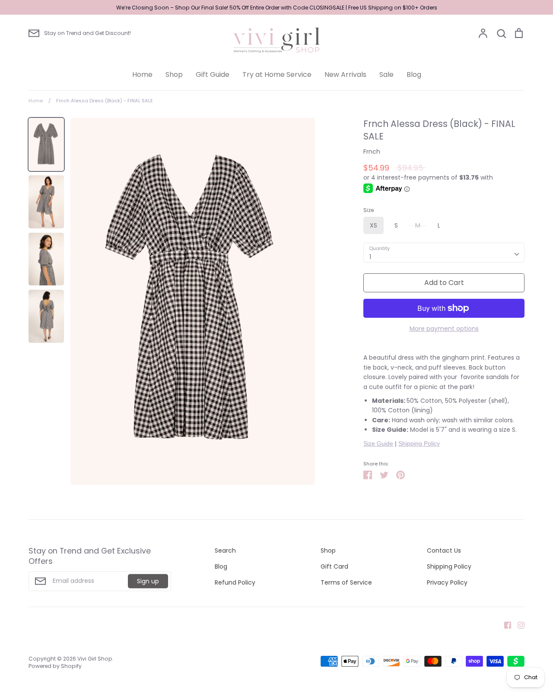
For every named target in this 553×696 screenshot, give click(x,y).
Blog (414, 74)
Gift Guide (212, 74)
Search (225, 550)
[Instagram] (517, 624)
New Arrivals (345, 74)
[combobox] (443, 253)
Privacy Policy (447, 582)
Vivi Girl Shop (94, 658)
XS (373, 225)
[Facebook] (504, 624)
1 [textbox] (370, 257)
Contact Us (444, 550)
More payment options (444, 328)
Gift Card (334, 566)
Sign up (148, 581)
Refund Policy (235, 582)
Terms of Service (346, 582)
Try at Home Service (276, 74)
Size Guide (378, 443)
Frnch (371, 151)
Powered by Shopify (55, 666)
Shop (174, 74)
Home (142, 74)
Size (368, 210)
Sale (386, 74)
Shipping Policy (419, 443)
